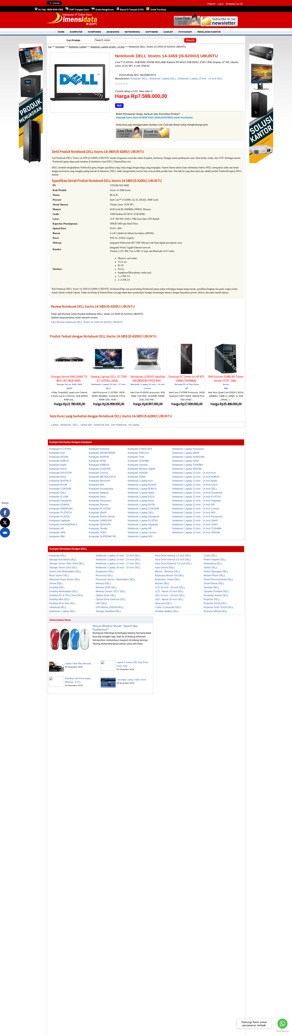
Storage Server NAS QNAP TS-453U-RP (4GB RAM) (69, 378)
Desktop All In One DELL (62, 603)
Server (226, 384)
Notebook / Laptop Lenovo (142, 532)
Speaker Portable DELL (216, 591)
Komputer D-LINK (58, 496)
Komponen (94, 32)
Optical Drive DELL (106, 595)
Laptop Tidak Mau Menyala (78, 663)
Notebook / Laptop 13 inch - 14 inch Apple (194, 480)
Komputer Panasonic (100, 500)
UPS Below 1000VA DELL (110, 607)
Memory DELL (103, 583)
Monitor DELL (162, 583)
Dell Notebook (119, 424)
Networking (132, 32)
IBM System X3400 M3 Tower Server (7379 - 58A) (226, 378)
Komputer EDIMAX (59, 504)
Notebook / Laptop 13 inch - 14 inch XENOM (196, 532)
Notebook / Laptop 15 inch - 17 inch (108, 384)
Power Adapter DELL (215, 559)
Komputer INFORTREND (102, 453)
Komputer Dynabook (60, 500)
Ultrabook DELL (58, 607)
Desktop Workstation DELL (63, 591)
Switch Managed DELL (216, 571)
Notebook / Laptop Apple (141, 492)
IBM (226, 388)
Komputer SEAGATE (100, 524)
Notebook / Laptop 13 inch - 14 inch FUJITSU (196, 496)
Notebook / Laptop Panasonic (188, 449)
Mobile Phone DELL (214, 575)
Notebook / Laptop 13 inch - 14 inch (107, 47)
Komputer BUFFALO (60, 480)
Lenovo (147, 388)
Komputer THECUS (138, 453)
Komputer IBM (57, 536)
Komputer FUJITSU (59, 516)
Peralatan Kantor (209, 32)
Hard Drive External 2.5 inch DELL (173, 563)
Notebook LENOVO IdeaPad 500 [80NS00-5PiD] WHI (148, 378)
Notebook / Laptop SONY (185, 460)
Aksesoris (112, 32)
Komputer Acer (57, 453)
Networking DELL (213, 563)
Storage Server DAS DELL (63, 567)
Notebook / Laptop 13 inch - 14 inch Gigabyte (196, 500)
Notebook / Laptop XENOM (186, 468)
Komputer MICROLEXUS (102, 476)
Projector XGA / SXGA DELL (219, 607)
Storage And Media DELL (63, 559)
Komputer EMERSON (61, 508)
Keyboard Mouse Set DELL (169, 575)
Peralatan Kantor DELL (216, 595)
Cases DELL (210, 555)
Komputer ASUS (58, 468)
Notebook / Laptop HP (140, 528)
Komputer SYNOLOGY (140, 449)
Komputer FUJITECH (60, 512)
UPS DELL (101, 603)
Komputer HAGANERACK (63, 524)
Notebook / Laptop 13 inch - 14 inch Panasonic (197, 516)
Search (190, 40)
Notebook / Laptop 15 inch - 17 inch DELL (118, 563)
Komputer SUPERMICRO (102, 536)
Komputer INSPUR (99, 457)
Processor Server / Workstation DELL (116, 579)
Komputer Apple (58, 464)
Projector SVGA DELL (215, 603)
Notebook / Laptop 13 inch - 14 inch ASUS (195, 484)
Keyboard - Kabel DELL (168, 579)
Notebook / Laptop (77, 47)
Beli (119, 105)
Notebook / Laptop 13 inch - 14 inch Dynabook (197, 492)
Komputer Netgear (99, 492)
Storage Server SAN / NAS (69, 384)
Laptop (55, 424)
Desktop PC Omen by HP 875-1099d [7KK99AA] (186, 378)
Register (211, 4)
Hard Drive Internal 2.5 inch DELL (173, 555)
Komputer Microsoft (99, 480)
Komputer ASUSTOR (60, 472)
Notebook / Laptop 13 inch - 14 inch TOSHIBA (196, 528)
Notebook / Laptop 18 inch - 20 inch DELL (118, 567)
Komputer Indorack (99, 449)
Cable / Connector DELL (168, 607)
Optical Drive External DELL (111, 599)
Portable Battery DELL (167, 611)
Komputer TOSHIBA (138, 460)
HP (186, 388)
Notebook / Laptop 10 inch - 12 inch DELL (118, 555)
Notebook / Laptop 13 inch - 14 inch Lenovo (195, 508)
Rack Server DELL (59, 575)
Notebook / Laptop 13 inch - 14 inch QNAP (195, 520)
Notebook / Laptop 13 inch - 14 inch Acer (194, 472)
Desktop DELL (57, 587)
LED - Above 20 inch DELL (169, 599)
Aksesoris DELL (163, 603)
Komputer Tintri (136, 457)
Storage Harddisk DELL (108, 611)
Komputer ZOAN (136, 476)
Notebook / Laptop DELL (163, 78)
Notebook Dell (101, 424)
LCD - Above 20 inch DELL (169, 591)
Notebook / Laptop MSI (140, 536)
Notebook (65, 424)
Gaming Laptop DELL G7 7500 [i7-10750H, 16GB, (109, 378)
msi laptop (133, 424)
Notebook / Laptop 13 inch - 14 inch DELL (200, 78)
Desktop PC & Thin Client (187, 384)
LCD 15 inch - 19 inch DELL (170, 587)
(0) (241, 4)
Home (61, 32)
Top (49, 47)
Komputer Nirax (97, 496)
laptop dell (86, 424)
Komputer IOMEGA (99, 464)
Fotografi (185, 32)
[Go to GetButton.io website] (282, 1031)
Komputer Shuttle (98, 528)
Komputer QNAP (98, 512)
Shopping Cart (233, 4)
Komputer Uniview (138, 464)
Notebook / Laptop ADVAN (142, 484)
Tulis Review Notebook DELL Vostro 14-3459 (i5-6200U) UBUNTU (87, 322)
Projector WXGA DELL (216, 611)
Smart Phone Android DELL (218, 579)
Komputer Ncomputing (101, 488)
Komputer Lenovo (98, 472)
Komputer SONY (98, 532)
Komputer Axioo (57, 476)
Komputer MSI (96, 484)
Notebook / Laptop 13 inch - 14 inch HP (193, 504)
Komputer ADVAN (58, 457)
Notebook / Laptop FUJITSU (143, 520)
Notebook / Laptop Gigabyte (143, 524)
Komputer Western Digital (141, 468)
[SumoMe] (5, 532)
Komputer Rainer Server (102, 516)
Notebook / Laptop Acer (140, 480)
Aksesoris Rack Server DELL (64, 579)
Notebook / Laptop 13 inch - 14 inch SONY (195, 524)
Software (152, 32)
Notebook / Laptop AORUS (142, 488)
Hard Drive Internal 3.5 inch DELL (173, 559)
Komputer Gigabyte (59, 520)
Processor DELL (104, 575)
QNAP (69, 388)
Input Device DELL (165, 567)
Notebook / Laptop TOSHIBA (187, 464)
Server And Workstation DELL (65, 571)
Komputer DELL (139, 78)
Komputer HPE (57, 532)
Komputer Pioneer (98, 504)
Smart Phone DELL (214, 583)
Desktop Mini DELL (59, 599)
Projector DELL (212, 599)
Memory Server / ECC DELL (111, 591)
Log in (220, 4)
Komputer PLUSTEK (100, 508)
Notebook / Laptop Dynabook (143, 516)
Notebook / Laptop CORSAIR (143, 508)
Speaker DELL (211, 587)
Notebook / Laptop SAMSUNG (188, 457)
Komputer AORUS (59, 460)
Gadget (168, 32)
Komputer (60, 47)
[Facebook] (5, 513)
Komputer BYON (58, 484)
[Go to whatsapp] (282, 1024)
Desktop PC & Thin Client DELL (66, 595)
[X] (5, 523)
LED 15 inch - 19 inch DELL (170, 595)
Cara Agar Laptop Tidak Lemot (131, 679)
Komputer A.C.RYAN (60, 449)
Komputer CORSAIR (60, 488)
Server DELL (56, 583)
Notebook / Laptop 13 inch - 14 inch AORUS (195, 476)
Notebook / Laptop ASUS (141, 496)
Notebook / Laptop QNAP (185, 453)
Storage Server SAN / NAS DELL (67, 563)
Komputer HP (56, 528)
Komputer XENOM (138, 472)
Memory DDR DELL (106, 587)
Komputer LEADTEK (100, 468)
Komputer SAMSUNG (100, 520)
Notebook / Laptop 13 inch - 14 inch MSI (193, 512)
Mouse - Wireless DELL (167, 571)
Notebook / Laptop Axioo (141, 500)
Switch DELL (211, 567)
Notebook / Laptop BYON (141, 504)
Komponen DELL (105, 571)
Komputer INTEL (98, 460)
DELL (108, 388)
